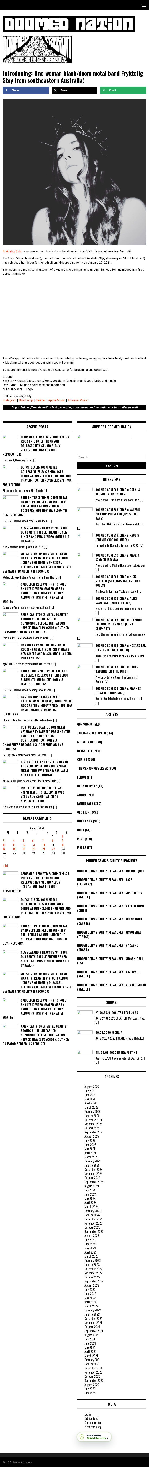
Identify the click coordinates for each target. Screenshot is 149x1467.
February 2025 (92, 1161)
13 (33, 845)
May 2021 (89, 1347)
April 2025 (90, 1153)
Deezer (41, 400)
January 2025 (92, 1165)
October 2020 (92, 1376)
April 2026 (90, 1103)
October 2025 (92, 1128)
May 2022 (90, 1298)
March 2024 (91, 1206)
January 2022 (92, 1314)
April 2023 (90, 1252)
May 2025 (90, 1148)
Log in (87, 1414)
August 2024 (91, 1186)
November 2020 (93, 1372)
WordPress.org (92, 1427)
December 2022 (93, 1269)
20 (33, 849)
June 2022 (90, 1293)
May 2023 (90, 1248)
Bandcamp (26, 400)
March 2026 (91, 1107)
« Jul (5, 865)
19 (24, 849)
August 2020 (91, 1385)
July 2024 (90, 1190)
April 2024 (90, 1202)
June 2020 (90, 1393)
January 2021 (91, 1364)
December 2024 (93, 1169)
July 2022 (89, 1289)
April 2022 (90, 1302)
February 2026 (92, 1111)
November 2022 (93, 1273)
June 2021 (90, 1343)
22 (53, 849)
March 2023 (91, 1256)
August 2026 (91, 1087)
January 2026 (92, 1116)
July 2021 (89, 1339)
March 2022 (91, 1306)
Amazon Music (78, 400)
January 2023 (92, 1264)
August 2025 (91, 1136)
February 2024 (92, 1211)
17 (4, 849)
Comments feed (93, 1422)
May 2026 (90, 1099)
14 (43, 845)
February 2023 (92, 1260)
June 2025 (90, 1145)
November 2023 (93, 1223)
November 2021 (93, 1322)
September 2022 (93, 1281)
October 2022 (92, 1277)
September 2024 (94, 1182)
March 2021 (91, 1356)
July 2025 (89, 1140)
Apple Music (56, 400)
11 (14, 845)
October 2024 (92, 1177)
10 (4, 845)
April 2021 (90, 1351)
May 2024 (90, 1198)
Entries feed (91, 1418)
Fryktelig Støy (12, 251)
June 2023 (90, 1244)
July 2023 (89, 1240)
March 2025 (91, 1157)
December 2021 (93, 1318)
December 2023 (93, 1219)
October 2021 (92, 1327)
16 (63, 845)
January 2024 (92, 1215)
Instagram (9, 400)
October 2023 (92, 1227)
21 (43, 849)
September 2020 (94, 1380)
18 (14, 849)
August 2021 (91, 1335)
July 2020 (90, 1389)
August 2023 (91, 1235)
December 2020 (93, 1368)
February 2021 (92, 1360)
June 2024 (90, 1194)
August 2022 (91, 1285)
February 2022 (92, 1310)
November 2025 (93, 1124)
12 (24, 845)
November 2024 (93, 1173)
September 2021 (93, 1331)
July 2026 (89, 1091)
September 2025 (93, 1132)
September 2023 (93, 1231)
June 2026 (90, 1095)
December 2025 (93, 1120)
